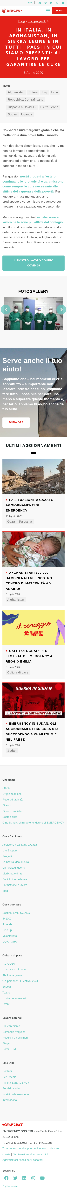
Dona (59, 10)
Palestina (25, 521)
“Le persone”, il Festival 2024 (20, 981)
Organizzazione (11, 793)
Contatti (7, 1071)
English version (10, 1186)
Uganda (26, 114)
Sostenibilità (9, 816)
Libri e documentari (14, 998)
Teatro (6, 992)
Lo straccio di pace (14, 969)
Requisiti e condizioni (15, 1037)
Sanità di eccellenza (14, 879)
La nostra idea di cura (15, 862)
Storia (6, 788)
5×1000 (6, 918)
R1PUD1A (8, 963)
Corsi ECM (9, 1049)
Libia (54, 92)
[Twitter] (45, 3)
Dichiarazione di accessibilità (30, 1154)
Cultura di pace (17, 672)
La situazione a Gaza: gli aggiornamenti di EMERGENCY (31, 505)
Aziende (7, 924)
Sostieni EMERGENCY (16, 912)
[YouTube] (63, 3)
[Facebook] (40, 3)
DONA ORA (9, 941)
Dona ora (16, 422)
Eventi (6, 1004)
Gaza (11, 521)
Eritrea (33, 92)
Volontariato (9, 935)
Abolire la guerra (12, 975)
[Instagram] (57, 3)
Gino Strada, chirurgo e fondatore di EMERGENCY (33, 822)
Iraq (44, 92)
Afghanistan (16, 92)
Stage (5, 1043)
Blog (21, 21)
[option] (33, 313)
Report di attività (12, 799)
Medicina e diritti (12, 873)
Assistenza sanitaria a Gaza (19, 844)
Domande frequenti (13, 1031)
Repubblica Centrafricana (25, 99)
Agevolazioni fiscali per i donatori (22, 1159)
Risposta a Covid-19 (22, 107)
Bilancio (7, 805)
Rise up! (7, 930)
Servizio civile (11, 1088)
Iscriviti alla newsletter (16, 1094)
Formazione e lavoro (14, 885)
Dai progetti (37, 21)
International (9, 1100)
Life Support (9, 850)
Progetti (7, 856)
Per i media (9, 1077)
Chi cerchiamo (11, 1026)
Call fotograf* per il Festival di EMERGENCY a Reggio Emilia (29, 656)
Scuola (6, 986)
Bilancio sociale (11, 811)
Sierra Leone (49, 107)
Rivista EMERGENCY (15, 1082)
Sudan (12, 114)
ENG (30, 2)
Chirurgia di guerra (13, 867)
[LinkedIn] (51, 3)
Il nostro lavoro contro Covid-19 (33, 263)
